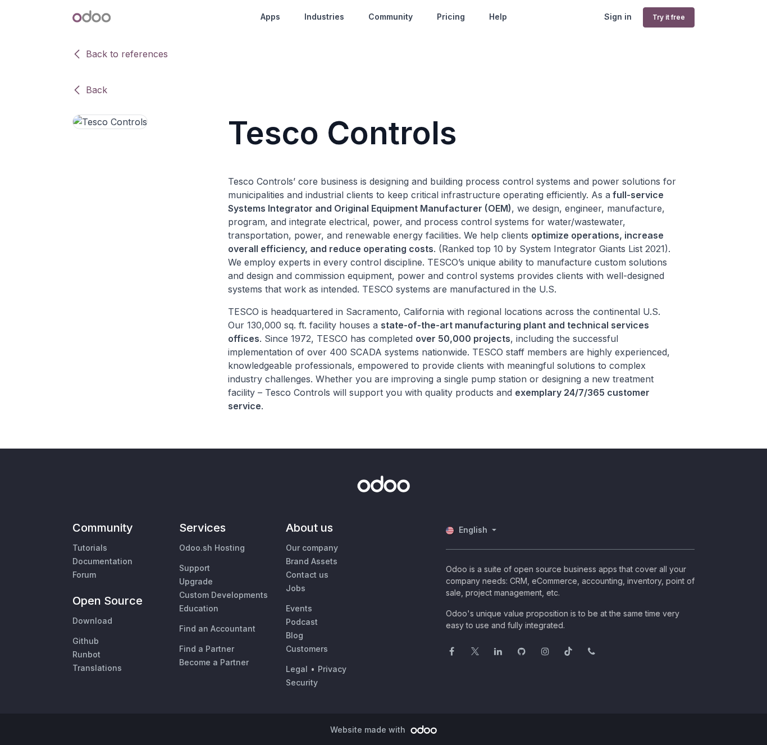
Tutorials (89, 547)
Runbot (86, 654)
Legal (297, 669)
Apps (270, 16)
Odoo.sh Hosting (212, 547)
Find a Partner (206, 648)
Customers (307, 648)
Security (302, 682)
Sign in (618, 16)
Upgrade (196, 581)
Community (390, 16)
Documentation (102, 561)
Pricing (451, 16)
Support (194, 568)
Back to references (127, 54)
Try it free (668, 17)
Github (85, 641)
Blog (294, 635)
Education (198, 608)
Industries (324, 16)
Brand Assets (311, 561)
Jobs (295, 588)
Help (498, 16)
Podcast (302, 622)
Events (299, 608)
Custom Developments (223, 595)
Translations (97, 668)
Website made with (369, 729)
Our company (312, 547)
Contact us (307, 574)
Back (96, 89)
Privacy (332, 669)
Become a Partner (214, 662)
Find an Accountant (217, 628)
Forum (84, 574)
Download (92, 620)
